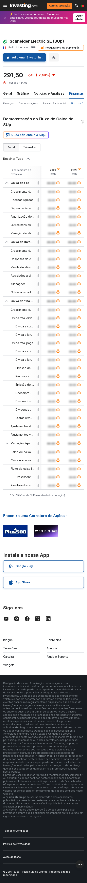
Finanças (8, 103)
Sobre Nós (54, 640)
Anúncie (52, 648)
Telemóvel (10, 648)
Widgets (8, 665)
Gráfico (23, 93)
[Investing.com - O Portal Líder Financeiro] (23, 5)
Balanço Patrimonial (54, 103)
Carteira (8, 656)
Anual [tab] (11, 147)
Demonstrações (28, 103)
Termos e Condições (16, 830)
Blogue (8, 640)
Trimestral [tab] (29, 147)
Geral (7, 93)
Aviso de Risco (12, 856)
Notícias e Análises (49, 93)
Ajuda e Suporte (57, 656)
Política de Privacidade (17, 843)
